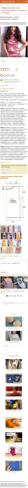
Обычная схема (5, 70)
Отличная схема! (9, 70)
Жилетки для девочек (14, 384)
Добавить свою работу (11, 80)
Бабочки (13, 397)
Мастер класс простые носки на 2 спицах (13, 457)
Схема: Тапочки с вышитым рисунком (19, 290)
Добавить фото (4, 61)
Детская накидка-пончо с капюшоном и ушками (14, 370)
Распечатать (4, 85)
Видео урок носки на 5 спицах (13, 471)
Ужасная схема (1, 70)
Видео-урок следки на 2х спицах (14, 443)
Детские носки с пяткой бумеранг (14, 429)
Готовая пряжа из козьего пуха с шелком (13, 327)
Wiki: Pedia (14, 314)
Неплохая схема (3, 70)
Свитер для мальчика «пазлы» (14, 410)
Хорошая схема (7, 70)
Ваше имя (2, 258)
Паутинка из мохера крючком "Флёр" (14, 341)
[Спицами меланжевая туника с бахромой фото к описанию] (14, 41)
